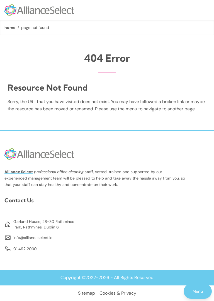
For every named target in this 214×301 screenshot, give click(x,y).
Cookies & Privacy (117, 293)
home (9, 27)
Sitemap (86, 293)
